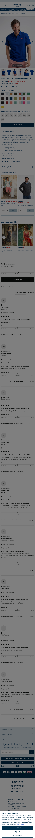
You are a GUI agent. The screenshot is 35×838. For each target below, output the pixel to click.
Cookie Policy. (20, 824)
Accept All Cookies (17, 828)
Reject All (17, 832)
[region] (17, 824)
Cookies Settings (17, 835)
